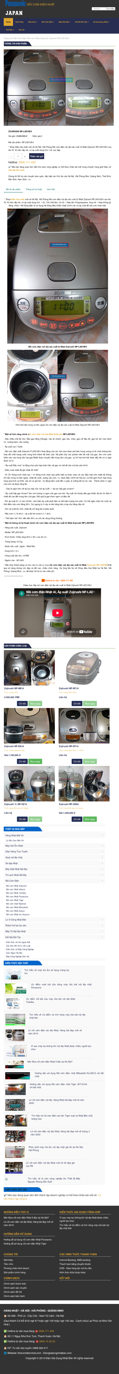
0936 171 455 (27, 162)
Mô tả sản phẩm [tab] (13, 189)
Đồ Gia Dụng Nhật (100, 22)
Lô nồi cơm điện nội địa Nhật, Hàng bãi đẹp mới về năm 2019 (28, 1223)
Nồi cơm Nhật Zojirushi (37, 38)
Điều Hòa (31, 22)
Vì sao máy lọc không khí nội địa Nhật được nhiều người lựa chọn (84, 1219)
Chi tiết (22, 703)
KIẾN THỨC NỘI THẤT (16, 963)
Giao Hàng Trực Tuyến (16, 851)
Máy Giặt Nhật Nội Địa (16, 869)
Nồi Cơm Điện (47, 22)
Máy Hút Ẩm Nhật (14, 845)
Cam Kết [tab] (51, 189)
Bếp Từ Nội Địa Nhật (15, 931)
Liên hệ (21, 29)
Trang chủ (8, 38)
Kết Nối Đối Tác (81, 22)
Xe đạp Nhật (11, 863)
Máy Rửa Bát (64, 22)
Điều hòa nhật (17, 199)
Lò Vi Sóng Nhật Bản (15, 919)
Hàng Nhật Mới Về (14, 835)
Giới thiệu (8, 1259)
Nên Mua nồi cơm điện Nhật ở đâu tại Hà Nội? (26, 1217)
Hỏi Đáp (9, 29)
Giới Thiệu (19, 22)
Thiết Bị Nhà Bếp (15, 829)
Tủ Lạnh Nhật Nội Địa (15, 874)
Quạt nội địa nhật (13, 857)
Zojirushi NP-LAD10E (97, 564)
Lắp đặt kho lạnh (16, 169)
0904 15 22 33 (47, 1341)
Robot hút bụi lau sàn (15, 925)
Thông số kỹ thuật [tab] (34, 189)
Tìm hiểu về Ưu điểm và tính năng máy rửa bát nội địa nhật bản (84, 1226)
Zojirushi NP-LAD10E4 (59, 38)
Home (8, 22)
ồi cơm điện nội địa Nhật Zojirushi (45, 434)
